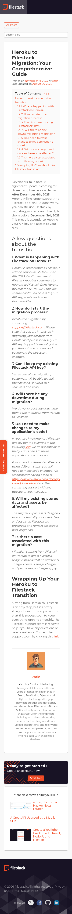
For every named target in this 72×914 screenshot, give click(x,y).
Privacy (60, 886)
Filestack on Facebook (39, 903)
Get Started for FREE (3, 457)
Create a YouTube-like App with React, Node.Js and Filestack (47, 835)
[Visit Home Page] (14, 869)
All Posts (11, 25)
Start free (36, 778)
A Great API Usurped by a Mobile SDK (33, 819)
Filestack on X (31, 903)
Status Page (29, 891)
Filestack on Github (48, 903)
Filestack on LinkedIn (57, 903)
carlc (55, 80)
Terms (15, 891)
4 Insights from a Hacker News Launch (45, 806)
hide (46, 93)
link (56, 636)
